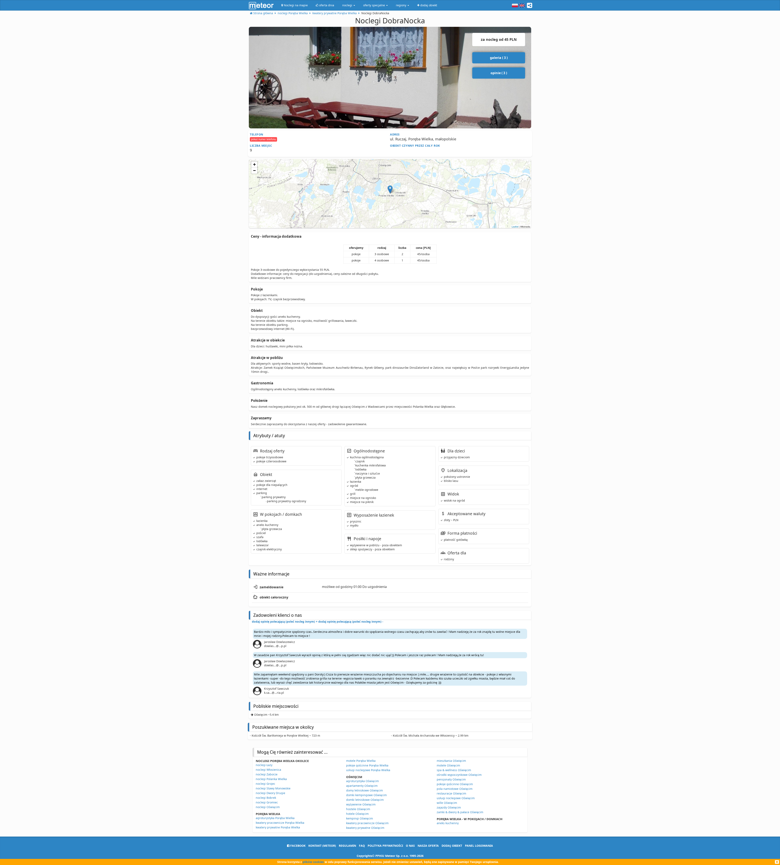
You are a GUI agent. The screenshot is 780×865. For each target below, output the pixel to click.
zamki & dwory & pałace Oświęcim (460, 812)
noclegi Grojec (265, 784)
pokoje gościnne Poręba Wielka (367, 765)
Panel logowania (479, 846)
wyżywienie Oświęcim (361, 804)
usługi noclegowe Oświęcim (456, 798)
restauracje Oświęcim (451, 793)
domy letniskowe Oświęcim (364, 790)
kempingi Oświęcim (359, 818)
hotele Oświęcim (357, 814)
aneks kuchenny (448, 823)
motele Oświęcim (448, 765)
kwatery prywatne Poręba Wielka (278, 827)
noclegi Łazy (264, 765)
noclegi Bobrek (266, 798)
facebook (297, 846)
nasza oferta (428, 846)
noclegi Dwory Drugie (270, 793)
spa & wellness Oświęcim (454, 770)
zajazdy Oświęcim (449, 807)
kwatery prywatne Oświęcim (365, 828)
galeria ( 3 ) (499, 57)
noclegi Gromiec (267, 802)
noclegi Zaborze (266, 774)
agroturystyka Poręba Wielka (275, 818)
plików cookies (313, 862)
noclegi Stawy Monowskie (273, 788)
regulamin (347, 846)
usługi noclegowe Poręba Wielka (368, 770)
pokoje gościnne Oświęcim (455, 784)
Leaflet (515, 226)
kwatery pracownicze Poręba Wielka (280, 823)
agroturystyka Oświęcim (362, 781)
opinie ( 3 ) (499, 73)
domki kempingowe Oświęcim (366, 795)
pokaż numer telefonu (263, 139)
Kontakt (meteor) (322, 846)
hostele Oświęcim (358, 809)
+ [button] (254, 164)
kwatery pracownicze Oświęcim (367, 823)
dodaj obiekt (452, 846)
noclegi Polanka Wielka (271, 779)
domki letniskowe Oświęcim (365, 800)
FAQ (362, 846)
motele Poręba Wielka (361, 761)
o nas (410, 846)
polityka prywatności (385, 846)
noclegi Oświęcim (268, 807)
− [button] (254, 170)
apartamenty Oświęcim (362, 786)
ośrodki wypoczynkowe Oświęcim (459, 775)
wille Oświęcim (447, 803)
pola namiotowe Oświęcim (454, 789)
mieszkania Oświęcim (451, 761)
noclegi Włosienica (268, 770)
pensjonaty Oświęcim (451, 779)
